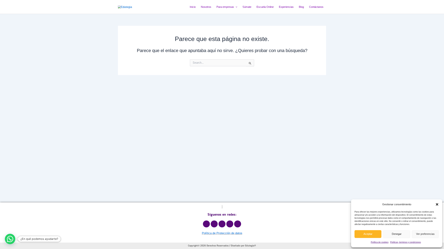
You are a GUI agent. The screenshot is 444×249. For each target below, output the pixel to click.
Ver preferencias (425, 233)
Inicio (193, 6)
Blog (301, 6)
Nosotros (206, 6)
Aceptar (368, 233)
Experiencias (286, 6)
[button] (437, 204)
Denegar (397, 233)
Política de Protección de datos (222, 233)
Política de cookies (379, 242)
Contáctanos (316, 6)
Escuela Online (265, 6)
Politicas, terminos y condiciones (405, 242)
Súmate (246, 6)
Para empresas (225, 6)
